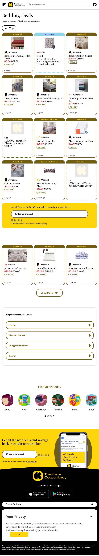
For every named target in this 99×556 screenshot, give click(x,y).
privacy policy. (49, 527)
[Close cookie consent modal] (91, 516)
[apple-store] (38, 494)
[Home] (16, 4)
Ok (19, 534)
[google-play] (61, 494)
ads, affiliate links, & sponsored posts (26, 21)
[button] (17, 53)
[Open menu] (4, 4)
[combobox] (9, 28)
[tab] (45, 416)
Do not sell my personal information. (41, 530)
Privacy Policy (42, 224)
